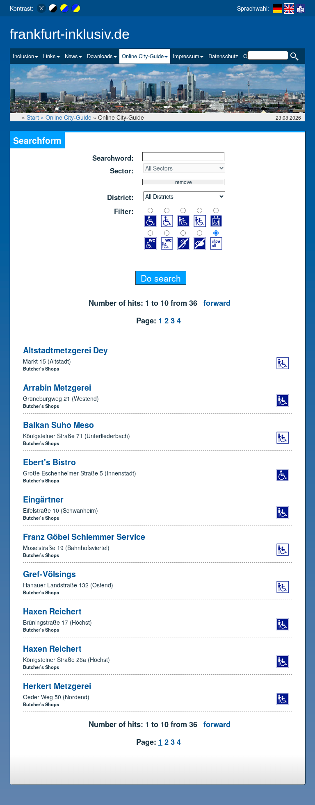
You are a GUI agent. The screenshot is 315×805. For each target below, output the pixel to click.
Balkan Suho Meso (58, 424)
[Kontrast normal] (41, 8)
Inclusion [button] (23, 56)
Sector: (122, 170)
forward (217, 303)
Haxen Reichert (52, 611)
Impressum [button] (186, 56)
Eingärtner (43, 499)
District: (120, 197)
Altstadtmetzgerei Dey (65, 350)
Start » (36, 117)
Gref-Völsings (49, 574)
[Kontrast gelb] (64, 8)
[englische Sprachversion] (289, 8)
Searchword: (113, 158)
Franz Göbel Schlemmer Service (84, 536)
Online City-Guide (68, 117)
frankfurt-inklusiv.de (70, 34)
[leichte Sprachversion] (300, 8)
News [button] (71, 56)
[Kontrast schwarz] (53, 8)
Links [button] (49, 56)
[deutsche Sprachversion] (277, 8)
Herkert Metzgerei (57, 685)
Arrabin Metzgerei (57, 387)
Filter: (124, 211)
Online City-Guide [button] (143, 56)
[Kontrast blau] (76, 8)
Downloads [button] (100, 56)
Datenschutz (223, 56)
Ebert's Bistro (49, 462)
